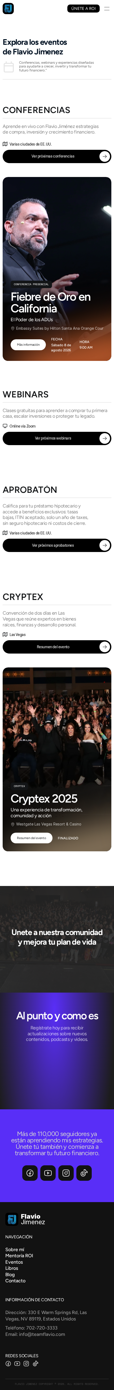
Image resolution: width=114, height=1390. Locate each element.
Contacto (15, 1281)
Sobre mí (14, 1249)
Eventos (14, 1262)
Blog (10, 1275)
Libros (11, 1268)
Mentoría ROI (19, 1256)
